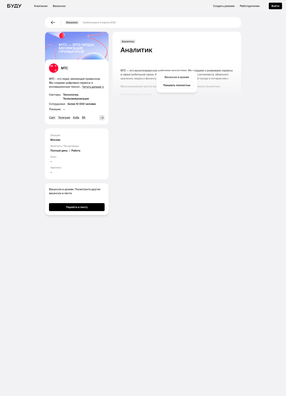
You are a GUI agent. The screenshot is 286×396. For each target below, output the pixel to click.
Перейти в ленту (77, 207)
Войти (275, 5)
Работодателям (250, 5)
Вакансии (59, 5)
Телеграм (64, 117)
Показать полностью (177, 85)
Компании (41, 5)
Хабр (76, 117)
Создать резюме (224, 5)
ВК (84, 117)
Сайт (52, 117)
